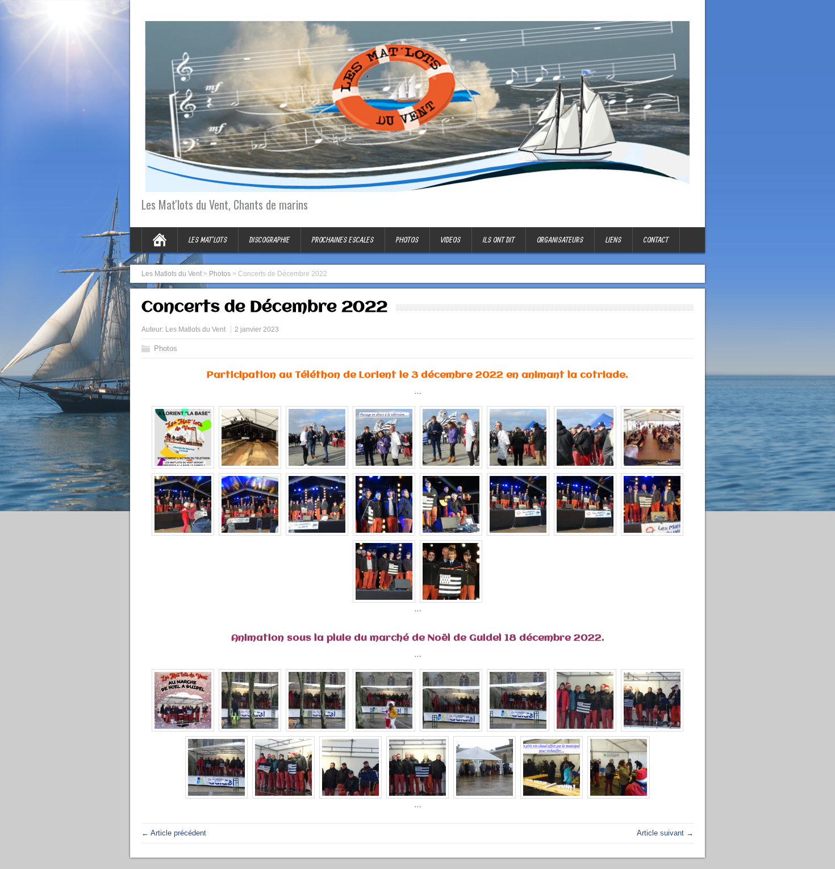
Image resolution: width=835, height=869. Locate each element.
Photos (407, 239)
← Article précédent (173, 833)
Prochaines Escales (343, 239)
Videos (451, 239)
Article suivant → (665, 833)
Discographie (269, 239)
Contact (656, 239)
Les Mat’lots (208, 239)
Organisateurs (560, 239)
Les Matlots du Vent (195, 329)
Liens (613, 239)
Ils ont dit (499, 239)
